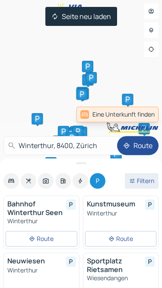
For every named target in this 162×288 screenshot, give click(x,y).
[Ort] (151, 49)
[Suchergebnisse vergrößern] (81, 163)
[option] (11, 181)
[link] (117, 114)
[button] (127, 99)
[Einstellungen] (151, 30)
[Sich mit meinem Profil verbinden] (151, 11)
